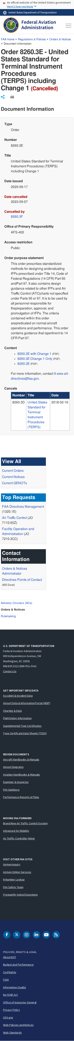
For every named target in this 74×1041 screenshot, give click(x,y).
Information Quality (14, 987)
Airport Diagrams (13, 767)
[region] (40, 411)
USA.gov (8, 1017)
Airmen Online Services (17, 872)
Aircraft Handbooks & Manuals (21, 759)
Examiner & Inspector (16, 782)
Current (14, 483)
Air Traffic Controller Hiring (19, 838)
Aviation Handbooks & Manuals (21, 774)
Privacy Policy (11, 1010)
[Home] (29, 25)
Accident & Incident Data (18, 696)
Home (7, 39)
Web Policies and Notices (18, 1025)
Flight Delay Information (17, 718)
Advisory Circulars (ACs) (16, 603)
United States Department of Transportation (32, 12)
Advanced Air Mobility (16, 831)
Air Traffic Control (14, 517)
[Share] (3, 97)
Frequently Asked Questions (20, 894)
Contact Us (9, 671)
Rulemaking (8, 616)
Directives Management (23, 506)
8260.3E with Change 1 (34, 353)
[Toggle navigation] (68, 26)
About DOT (9, 957)
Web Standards (12, 1032)
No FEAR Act (10, 995)
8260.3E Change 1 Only (34, 358)
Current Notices (13, 477)
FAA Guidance (11, 789)
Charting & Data (12, 711)
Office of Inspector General (19, 1002)
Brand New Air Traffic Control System (25, 823)
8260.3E (23, 363)
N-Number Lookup (14, 879)
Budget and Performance (18, 964)
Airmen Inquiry (11, 864)
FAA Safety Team (13, 887)
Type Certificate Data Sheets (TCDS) (25, 733)
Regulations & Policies (32, 39)
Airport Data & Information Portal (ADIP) (26, 703)
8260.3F (17, 216)
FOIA (6, 980)
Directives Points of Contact (22, 579)
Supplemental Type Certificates (22, 726)
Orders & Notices (60, 39)
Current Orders (13, 470)
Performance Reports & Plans (21, 797)
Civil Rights (9, 972)
